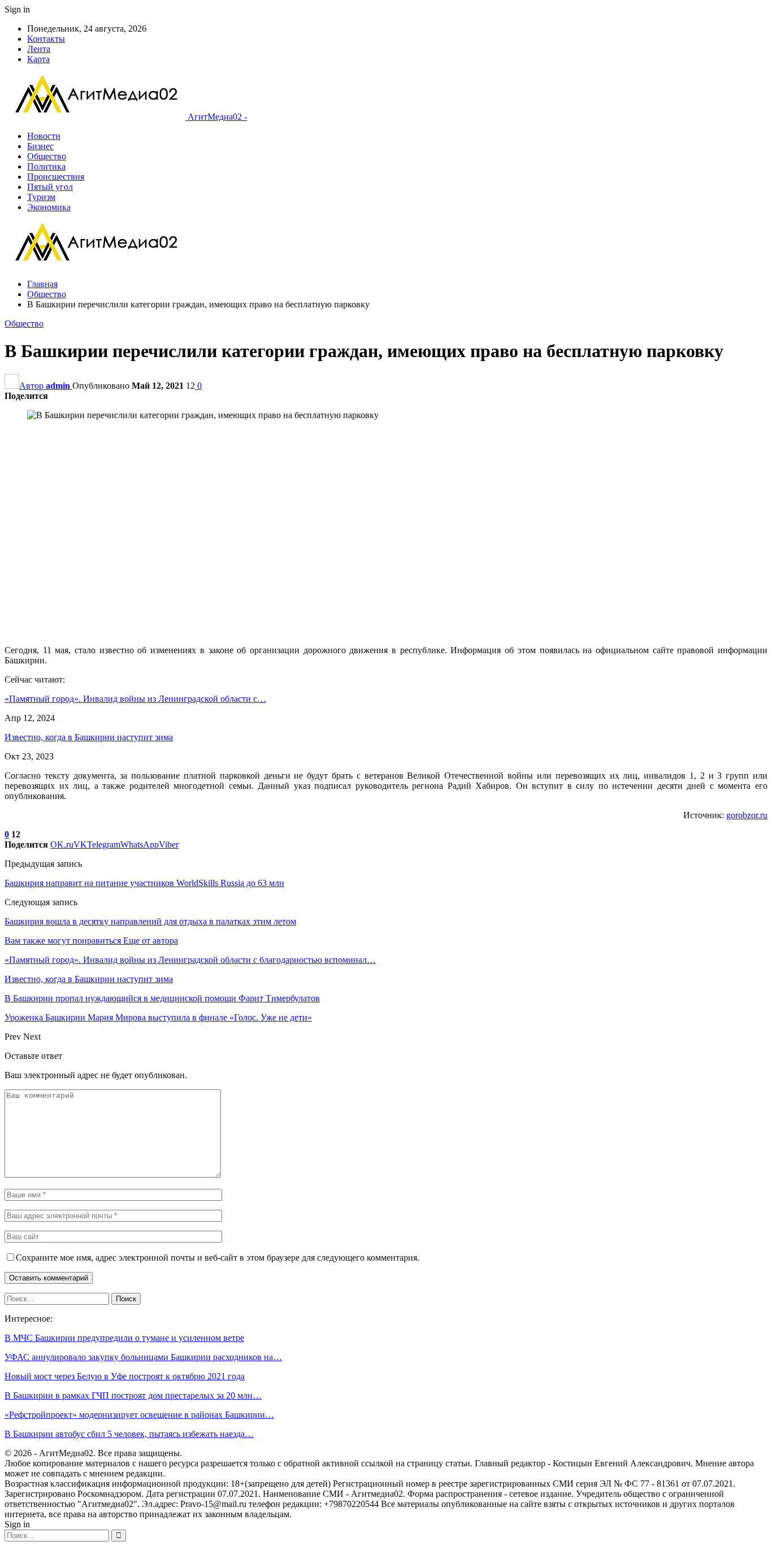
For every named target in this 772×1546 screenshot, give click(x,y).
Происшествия (55, 176)
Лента (38, 49)
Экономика (49, 207)
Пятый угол (50, 187)
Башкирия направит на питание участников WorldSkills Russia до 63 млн (144, 883)
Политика (46, 166)
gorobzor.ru (746, 815)
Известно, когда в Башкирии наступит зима (89, 737)
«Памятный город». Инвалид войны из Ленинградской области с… (135, 698)
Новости (43, 136)
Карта (38, 59)
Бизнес (40, 146)
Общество (46, 156)
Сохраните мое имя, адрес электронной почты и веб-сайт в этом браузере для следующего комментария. (217, 1257)
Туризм (41, 197)
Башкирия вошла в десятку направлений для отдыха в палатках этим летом (150, 921)
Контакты (46, 39)
